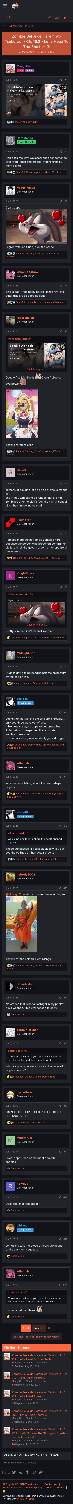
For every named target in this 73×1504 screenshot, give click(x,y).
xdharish (23, 763)
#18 (65, 1197)
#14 (65, 997)
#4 (65, 285)
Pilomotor (24, 520)
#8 (65, 587)
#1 (66, 79)
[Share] (61, 80)
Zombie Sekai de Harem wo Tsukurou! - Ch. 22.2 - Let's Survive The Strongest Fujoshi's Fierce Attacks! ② (40, 1433)
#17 (65, 1151)
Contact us (50, 1484)
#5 (66, 331)
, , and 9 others (40, 302)
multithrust (24, 1138)
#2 (66, 151)
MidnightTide (26, 653)
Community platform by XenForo (33, 1496)
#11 (65, 776)
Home (60, 1487)
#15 (65, 1043)
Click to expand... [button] (37, 369)
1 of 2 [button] (26, 1328)
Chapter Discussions (36, 1362)
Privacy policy (34, 1487)
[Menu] (5, 6)
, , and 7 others (38, 859)
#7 (65, 533)
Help (49, 1487)
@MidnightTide (15, 894)
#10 (65, 712)
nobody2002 (26, 874)
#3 (65, 201)
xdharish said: (16, 833)
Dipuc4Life (24, 984)
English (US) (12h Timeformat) (22, 1484)
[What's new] (65, 17)
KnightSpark (25, 573)
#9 (65, 666)
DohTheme (28, 1498)
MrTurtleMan (26, 187)
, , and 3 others (34, 683)
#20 (65, 1285)
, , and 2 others (37, 637)
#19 (65, 1239)
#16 (65, 1105)
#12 (65, 825)
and (25, 122)
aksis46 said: (15, 1050)
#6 (65, 483)
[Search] (9, 17)
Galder (21, 470)
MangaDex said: (17, 338)
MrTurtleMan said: (18, 594)
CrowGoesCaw (27, 272)
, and (36, 558)
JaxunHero (24, 1092)
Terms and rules (12, 1487)
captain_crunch (27, 1030)
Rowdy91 (23, 1183)
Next (37, 1328)
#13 (65, 888)
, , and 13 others (39, 172)
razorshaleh (25, 317)
